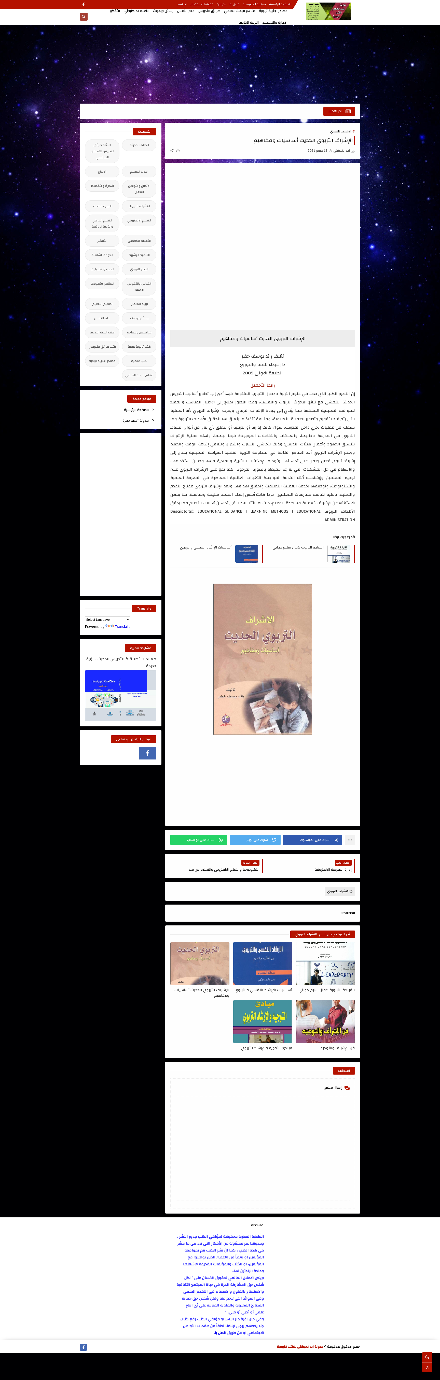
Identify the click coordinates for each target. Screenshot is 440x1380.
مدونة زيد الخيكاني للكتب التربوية (300, 1347)
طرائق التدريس (209, 11)
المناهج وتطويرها (102, 283)
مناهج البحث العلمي (239, 11)
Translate (123, 626)
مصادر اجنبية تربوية (273, 11)
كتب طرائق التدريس (102, 347)
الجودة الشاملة (102, 255)
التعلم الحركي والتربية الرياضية (102, 223)
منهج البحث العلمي (139, 375)
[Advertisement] (220, 64)
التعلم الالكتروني (136, 11)
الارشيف (182, 4)
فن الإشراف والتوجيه (338, 1048)
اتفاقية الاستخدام (202, 4)
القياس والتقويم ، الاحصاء (139, 286)
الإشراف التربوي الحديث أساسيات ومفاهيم (201, 992)
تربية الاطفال (139, 304)
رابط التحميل (262, 385)
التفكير (115, 11)
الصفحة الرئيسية (280, 4)
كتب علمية (139, 361)
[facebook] (83, 4)
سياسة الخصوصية (254, 4)
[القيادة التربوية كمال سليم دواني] (325, 963)
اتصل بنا (234, 4)
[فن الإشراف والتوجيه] (325, 1021)
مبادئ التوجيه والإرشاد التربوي (266, 1048)
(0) (172, 151)
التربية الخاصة (249, 22)
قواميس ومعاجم (139, 332)
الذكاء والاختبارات (102, 269)
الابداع (102, 171)
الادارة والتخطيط (275, 22)
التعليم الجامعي (139, 241)
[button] (312, 840)
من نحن (221, 4)
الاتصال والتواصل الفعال (139, 189)
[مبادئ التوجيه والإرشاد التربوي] (262, 1021)
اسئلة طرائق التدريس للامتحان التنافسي (102, 151)
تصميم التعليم (102, 304)
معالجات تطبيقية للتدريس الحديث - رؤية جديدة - (121, 662)
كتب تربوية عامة (139, 347)
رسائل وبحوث (163, 11)
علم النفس (186, 11)
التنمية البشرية (139, 255)
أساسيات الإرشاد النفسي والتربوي (205, 547)
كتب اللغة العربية (102, 332)
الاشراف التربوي (340, 131)
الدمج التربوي (139, 269)
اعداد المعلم (139, 171)
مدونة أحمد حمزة (135, 420)
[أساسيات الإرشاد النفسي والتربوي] (262, 963)
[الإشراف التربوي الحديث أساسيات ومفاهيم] (199, 963)
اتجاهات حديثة (139, 145)
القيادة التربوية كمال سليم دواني (298, 547)
